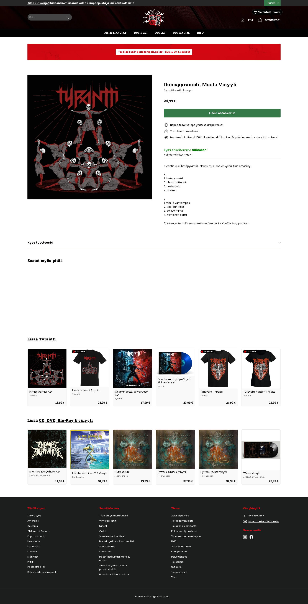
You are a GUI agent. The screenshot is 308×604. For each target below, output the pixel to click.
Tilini (173, 577)
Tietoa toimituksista (182, 520)
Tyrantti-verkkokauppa (178, 90)
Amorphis (33, 520)
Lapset (103, 526)
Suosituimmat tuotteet (112, 536)
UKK (173, 541)
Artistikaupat (115, 32)
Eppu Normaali (36, 536)
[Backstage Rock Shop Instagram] (245, 537)
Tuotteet (141, 32)
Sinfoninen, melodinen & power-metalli (113, 567)
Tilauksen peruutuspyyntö (186, 536)
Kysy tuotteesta (40, 242)
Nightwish (32, 556)
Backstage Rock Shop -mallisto (117, 541)
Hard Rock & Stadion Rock (114, 574)
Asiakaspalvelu (180, 515)
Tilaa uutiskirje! (38, 3)
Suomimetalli (106, 546)
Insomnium (33, 546)
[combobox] (49, 17)
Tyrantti (47, 339)
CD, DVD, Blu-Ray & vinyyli (66, 420)
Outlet (160, 32)
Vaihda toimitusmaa (177, 154)
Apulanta (32, 526)
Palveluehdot (179, 556)
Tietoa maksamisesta (183, 526)
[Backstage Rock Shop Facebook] (251, 537)
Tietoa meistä (179, 572)
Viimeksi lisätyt (107, 520)
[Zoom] (89, 137)
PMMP (30, 562)
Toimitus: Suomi (269, 12)
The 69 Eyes (34, 515)
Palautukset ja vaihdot (184, 531)
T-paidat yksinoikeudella (113, 515)
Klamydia (32, 551)
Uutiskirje (181, 32)
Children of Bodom (38, 531)
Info (200, 32)
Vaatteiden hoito (181, 546)
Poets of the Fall (36, 567)
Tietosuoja (177, 562)
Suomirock (105, 551)
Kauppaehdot (179, 551)
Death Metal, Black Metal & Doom (114, 558)
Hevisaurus (33, 541)
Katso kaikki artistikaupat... (42, 572)
